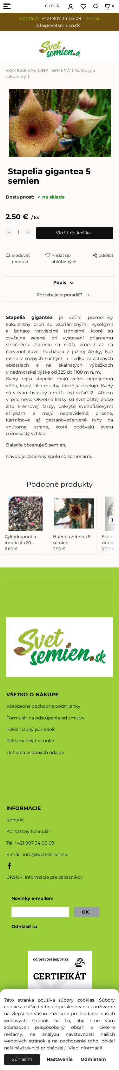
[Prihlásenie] (71, 6)
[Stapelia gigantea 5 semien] (59, 123)
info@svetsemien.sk (45, 854)
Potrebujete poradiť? (59, 295)
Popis (59, 282)
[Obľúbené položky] (83, 6)
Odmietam (93, 1059)
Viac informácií (85, 1048)
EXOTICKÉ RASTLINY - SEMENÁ (37, 70)
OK (86, 912)
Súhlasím (22, 1059)
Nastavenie (60, 1059)
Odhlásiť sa (24, 926)
